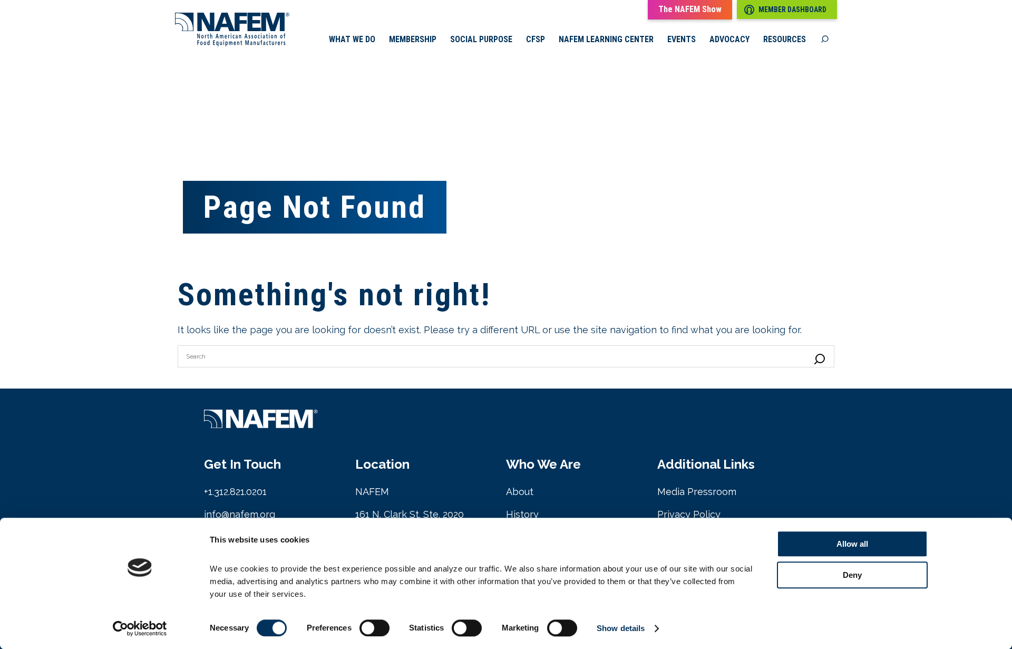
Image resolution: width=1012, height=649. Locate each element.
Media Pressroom (696, 491)
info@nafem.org (239, 514)
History (522, 514)
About (519, 491)
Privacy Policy (689, 514)
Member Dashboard (792, 9)
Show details (621, 628)
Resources (784, 39)
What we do (352, 39)
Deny (852, 574)
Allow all (852, 543)
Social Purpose (481, 39)
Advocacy (729, 39)
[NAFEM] (232, 43)
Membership (412, 39)
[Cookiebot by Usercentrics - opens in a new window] (140, 628)
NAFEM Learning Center (606, 39)
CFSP (535, 39)
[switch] (374, 627)
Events (681, 39)
